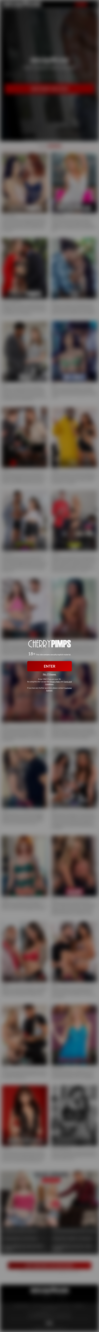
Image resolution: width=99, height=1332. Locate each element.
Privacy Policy (55, 682)
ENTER (49, 666)
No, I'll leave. (49, 674)
